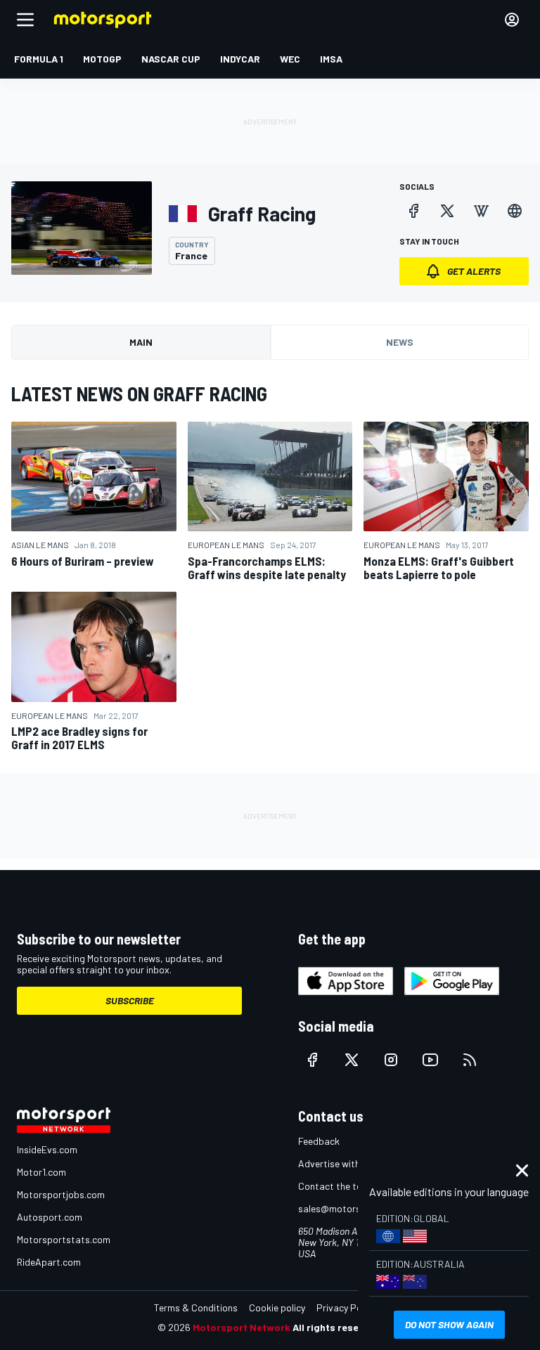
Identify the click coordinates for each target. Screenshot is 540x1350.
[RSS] (470, 1060)
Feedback (319, 1141)
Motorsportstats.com (63, 1239)
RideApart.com (49, 1262)
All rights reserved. (337, 1327)
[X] (447, 211)
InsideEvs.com (47, 1149)
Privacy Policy (345, 1307)
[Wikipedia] (481, 211)
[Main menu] (25, 19)
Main (141, 342)
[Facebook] (413, 211)
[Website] (515, 211)
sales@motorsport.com (349, 1208)
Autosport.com (49, 1217)
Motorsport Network (241, 1327)
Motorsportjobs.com (61, 1194)
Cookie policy (277, 1307)
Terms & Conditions (196, 1307)
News (399, 342)
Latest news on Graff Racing (139, 393)
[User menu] (512, 20)
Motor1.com (41, 1172)
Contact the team (336, 1186)
